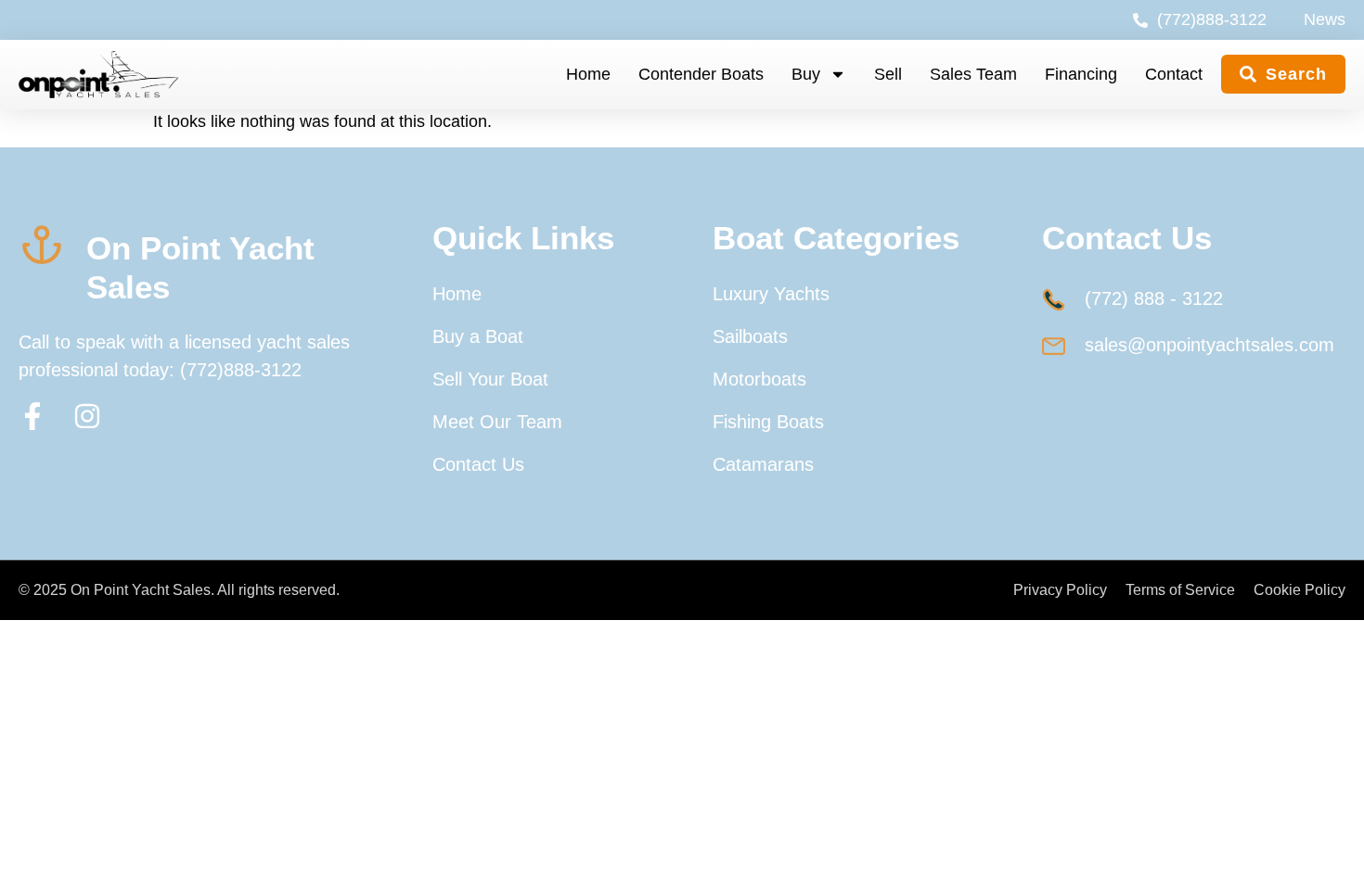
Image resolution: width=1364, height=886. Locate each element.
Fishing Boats (768, 421)
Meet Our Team (497, 421)
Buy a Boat (477, 336)
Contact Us (478, 464)
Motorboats (759, 379)
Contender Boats (701, 74)
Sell (888, 74)
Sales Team (973, 74)
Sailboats (750, 336)
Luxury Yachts (771, 294)
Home (588, 74)
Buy (805, 74)
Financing (1081, 74)
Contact (1174, 74)
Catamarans (763, 464)
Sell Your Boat (490, 379)
